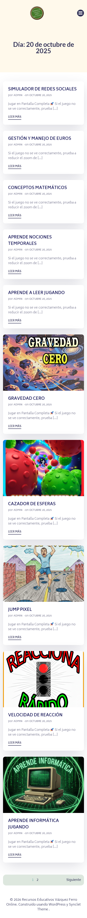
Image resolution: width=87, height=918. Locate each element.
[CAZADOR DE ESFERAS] (43, 468)
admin (18, 95)
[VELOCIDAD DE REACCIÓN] (43, 679)
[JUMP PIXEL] (43, 574)
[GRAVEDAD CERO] (43, 362)
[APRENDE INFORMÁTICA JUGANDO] (43, 785)
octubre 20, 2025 (40, 95)
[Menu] (80, 13)
